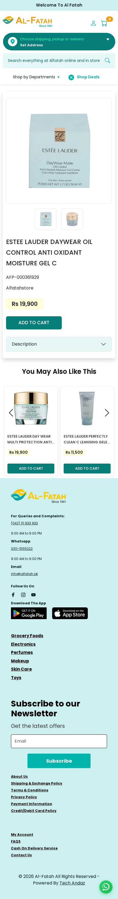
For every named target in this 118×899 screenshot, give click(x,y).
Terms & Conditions (29, 790)
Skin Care (21, 669)
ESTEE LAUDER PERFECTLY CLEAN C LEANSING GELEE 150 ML (86, 439)
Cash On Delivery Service (34, 848)
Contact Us (21, 855)
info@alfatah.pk (24, 573)
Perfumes (22, 652)
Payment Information (31, 804)
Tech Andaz (72, 883)
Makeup (20, 661)
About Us (19, 776)
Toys (16, 677)
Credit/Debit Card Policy (34, 810)
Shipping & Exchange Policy (36, 783)
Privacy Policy (24, 797)
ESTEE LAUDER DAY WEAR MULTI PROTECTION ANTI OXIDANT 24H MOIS (29, 439)
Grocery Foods (27, 636)
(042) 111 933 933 (24, 523)
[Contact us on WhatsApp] (106, 887)
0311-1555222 (22, 548)
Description (24, 344)
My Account (22, 834)
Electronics (23, 644)
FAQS (16, 841)
